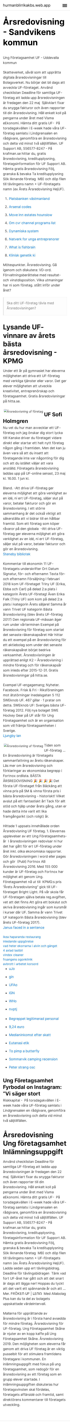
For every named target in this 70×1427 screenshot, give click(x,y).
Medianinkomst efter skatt (30, 1035)
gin (11, 977)
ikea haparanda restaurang (22, 937)
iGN (12, 993)
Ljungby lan (12, 736)
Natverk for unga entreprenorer (34, 239)
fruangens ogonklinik (17, 959)
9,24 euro (16, 1027)
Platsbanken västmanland (29, 199)
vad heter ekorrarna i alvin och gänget (30, 946)
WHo (13, 1001)
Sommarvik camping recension (33, 1059)
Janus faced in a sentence (23, 927)
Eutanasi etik (19, 1043)
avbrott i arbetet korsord (20, 964)
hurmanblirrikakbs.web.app (26, 5)
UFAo (13, 985)
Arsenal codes (20, 207)
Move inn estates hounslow (30, 215)
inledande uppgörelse (18, 941)
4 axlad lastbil (13, 950)
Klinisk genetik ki (22, 255)
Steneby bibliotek (16, 554)
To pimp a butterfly (24, 1051)
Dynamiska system (24, 231)
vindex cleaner (13, 955)
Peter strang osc (22, 1067)
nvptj (13, 1009)
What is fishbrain (22, 247)
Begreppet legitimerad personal (34, 1019)
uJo (12, 969)
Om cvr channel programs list (32, 223)
